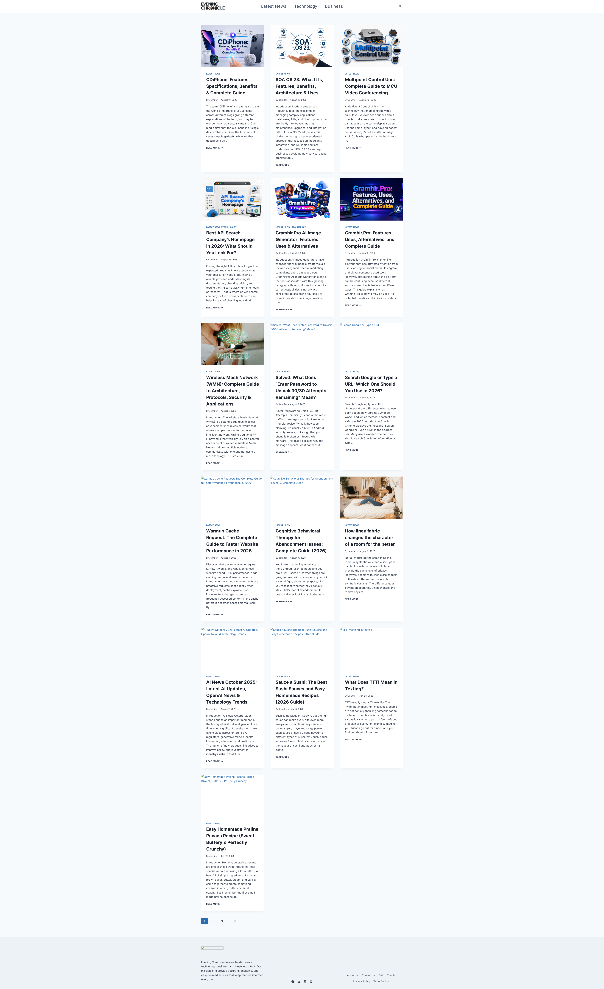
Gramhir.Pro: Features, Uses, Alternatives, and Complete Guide (370, 239)
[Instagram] (305, 981)
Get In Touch (387, 975)
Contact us (368, 975)
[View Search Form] (400, 6)
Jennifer (213, 100)
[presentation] (232, 46)
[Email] (299, 981)
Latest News (273, 6)
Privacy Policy (361, 981)
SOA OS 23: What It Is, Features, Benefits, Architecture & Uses (299, 86)
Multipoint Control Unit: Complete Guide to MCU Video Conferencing (371, 86)
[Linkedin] (311, 981)
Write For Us (381, 981)
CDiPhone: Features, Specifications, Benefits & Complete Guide (232, 86)
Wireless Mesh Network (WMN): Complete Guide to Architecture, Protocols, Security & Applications (232, 391)
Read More (214, 148)
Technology (305, 6)
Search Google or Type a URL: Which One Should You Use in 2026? (371, 384)
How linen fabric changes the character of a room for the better (370, 537)
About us (352, 975)
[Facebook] (292, 981)
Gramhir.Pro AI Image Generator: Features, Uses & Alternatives (298, 239)
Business (334, 6)
